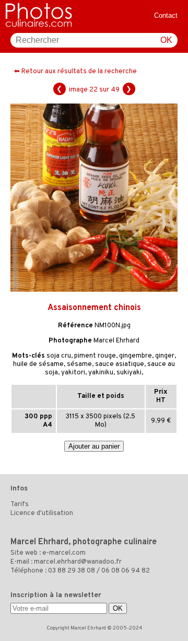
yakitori (73, 373)
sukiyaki (129, 373)
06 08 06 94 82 (125, 571)
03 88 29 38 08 (71, 571)
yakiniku (100, 373)
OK (166, 40)
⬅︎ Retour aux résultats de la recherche (75, 71)
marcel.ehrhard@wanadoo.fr (78, 562)
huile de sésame (38, 364)
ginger (164, 356)
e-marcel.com (64, 553)
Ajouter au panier (94, 446)
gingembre (135, 356)
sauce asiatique (119, 364)
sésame (79, 364)
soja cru (58, 356)
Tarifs (19, 504)
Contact (166, 15)
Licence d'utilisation (41, 513)
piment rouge (95, 356)
